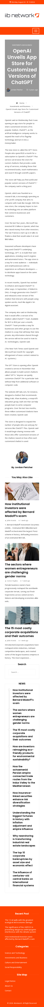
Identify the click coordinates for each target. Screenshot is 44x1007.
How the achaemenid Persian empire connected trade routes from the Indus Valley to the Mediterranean (24, 776)
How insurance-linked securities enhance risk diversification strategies (22, 799)
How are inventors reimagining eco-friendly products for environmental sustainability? (23, 753)
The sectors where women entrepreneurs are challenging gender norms (21, 570)
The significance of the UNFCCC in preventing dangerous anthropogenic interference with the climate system (20, 929)
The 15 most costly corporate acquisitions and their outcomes (21, 632)
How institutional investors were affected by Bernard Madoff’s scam (19, 510)
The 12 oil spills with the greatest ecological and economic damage (19, 921)
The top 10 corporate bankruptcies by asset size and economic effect (23, 859)
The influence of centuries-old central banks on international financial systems (23, 879)
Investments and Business (22, 45)
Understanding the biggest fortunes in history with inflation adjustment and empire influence (24, 821)
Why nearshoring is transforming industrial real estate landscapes (24, 840)
